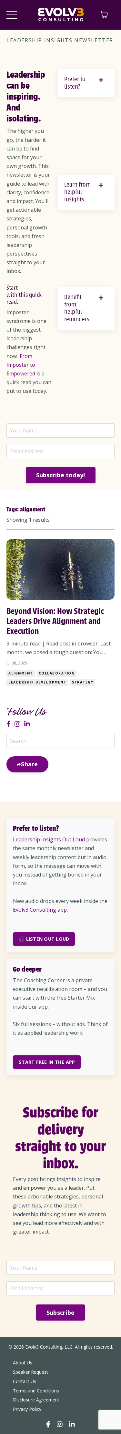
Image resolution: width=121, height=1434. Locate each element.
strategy (82, 682)
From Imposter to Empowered (20, 365)
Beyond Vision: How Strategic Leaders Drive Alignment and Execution (55, 621)
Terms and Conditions (36, 1391)
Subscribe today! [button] (60, 475)
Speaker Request (30, 1372)
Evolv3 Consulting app (40, 909)
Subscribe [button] (60, 1312)
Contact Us (24, 1381)
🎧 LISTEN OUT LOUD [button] (44, 939)
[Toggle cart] (104, 15)
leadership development (37, 682)
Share (29, 764)
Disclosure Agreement (36, 1400)
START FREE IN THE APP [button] (47, 1062)
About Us (22, 1363)
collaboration (57, 673)
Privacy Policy (27, 1409)
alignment (20, 673)
